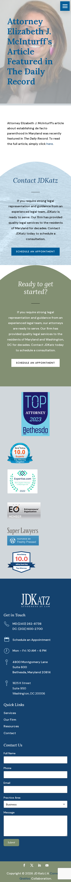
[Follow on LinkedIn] (39, 865)
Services (10, 713)
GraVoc (25, 878)
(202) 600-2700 (30, 629)
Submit (11, 842)
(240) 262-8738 (29, 624)
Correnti (56, 873)
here (49, 144)
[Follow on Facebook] (24, 865)
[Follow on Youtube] (47, 865)
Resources (11, 726)
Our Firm (10, 720)
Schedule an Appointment (35, 251)
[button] (65, 6)
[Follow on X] (32, 865)
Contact (10, 733)
